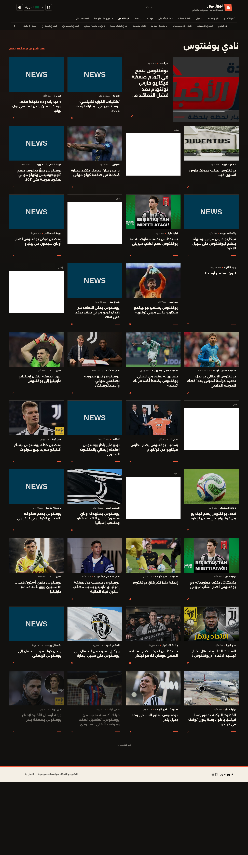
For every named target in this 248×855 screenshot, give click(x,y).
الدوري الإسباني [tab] (205, 26)
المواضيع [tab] (213, 18)
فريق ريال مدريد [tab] (159, 26)
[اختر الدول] (48, 7)
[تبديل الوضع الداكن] (19, 7)
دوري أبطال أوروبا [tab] (118, 26)
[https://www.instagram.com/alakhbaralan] (213, 774)
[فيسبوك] (216, 774)
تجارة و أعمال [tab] (165, 18)
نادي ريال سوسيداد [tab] (182, 26)
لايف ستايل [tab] (82, 18)
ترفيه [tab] (150, 18)
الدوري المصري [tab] (49, 26)
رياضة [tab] (137, 18)
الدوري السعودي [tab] (70, 26)
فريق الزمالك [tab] (29, 26)
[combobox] (122, 7)
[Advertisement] (153, 154)
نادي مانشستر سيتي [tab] (94, 26)
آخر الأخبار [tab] (229, 18)
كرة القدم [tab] (123, 18)
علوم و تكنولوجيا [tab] (103, 18)
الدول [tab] (199, 18)
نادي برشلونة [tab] (139, 26)
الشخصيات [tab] (184, 18)
